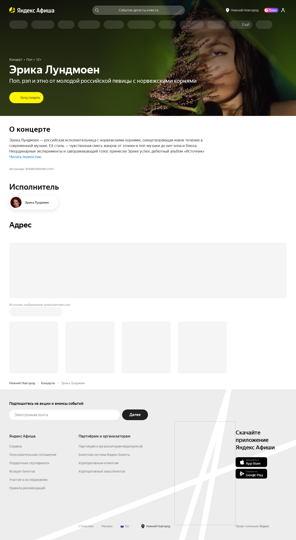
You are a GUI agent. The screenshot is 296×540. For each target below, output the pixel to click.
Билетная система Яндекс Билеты (104, 455)
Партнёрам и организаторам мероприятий (111, 446)
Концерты (48, 383)
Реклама (107, 526)
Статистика (86, 526)
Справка (15, 446)
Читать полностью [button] (25, 157)
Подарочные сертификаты (29, 463)
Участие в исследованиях (28, 480)
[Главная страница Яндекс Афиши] (12, 10)
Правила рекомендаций (27, 488)
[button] (245, 24)
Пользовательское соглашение (32, 455)
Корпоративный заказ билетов (102, 471)
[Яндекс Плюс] (271, 10)
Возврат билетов (22, 471)
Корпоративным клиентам (99, 463)
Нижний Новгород (22, 383)
